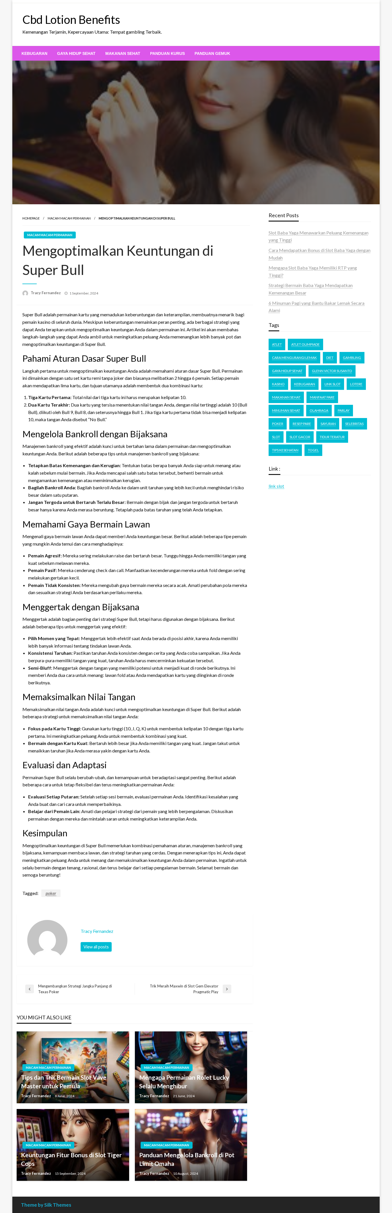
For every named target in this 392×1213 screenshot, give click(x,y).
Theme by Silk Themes (46, 1205)
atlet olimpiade (305, 344)
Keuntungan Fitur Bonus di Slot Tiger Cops (71, 1159)
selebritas (354, 423)
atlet (277, 344)
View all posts (96, 946)
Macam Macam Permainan (69, 218)
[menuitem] (34, 53)
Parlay (344, 410)
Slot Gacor (300, 437)
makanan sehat (286, 397)
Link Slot (333, 384)
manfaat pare (322, 397)
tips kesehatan (285, 450)
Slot (276, 437)
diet (329, 357)
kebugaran (304, 384)
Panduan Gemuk (212, 53)
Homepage (31, 218)
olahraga (319, 410)
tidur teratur (332, 437)
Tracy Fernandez (46, 292)
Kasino (278, 384)
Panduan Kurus (167, 53)
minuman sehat (286, 410)
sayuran (328, 423)
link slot (276, 486)
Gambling (352, 357)
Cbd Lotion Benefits (71, 19)
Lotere (356, 384)
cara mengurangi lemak (294, 357)
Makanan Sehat (122, 53)
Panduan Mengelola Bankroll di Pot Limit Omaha (186, 1159)
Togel (313, 450)
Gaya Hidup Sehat (76, 53)
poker (51, 893)
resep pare (302, 423)
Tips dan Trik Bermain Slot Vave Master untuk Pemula (63, 1081)
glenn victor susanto (332, 371)
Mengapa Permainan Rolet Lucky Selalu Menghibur (184, 1081)
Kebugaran (34, 53)
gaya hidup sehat (287, 371)
